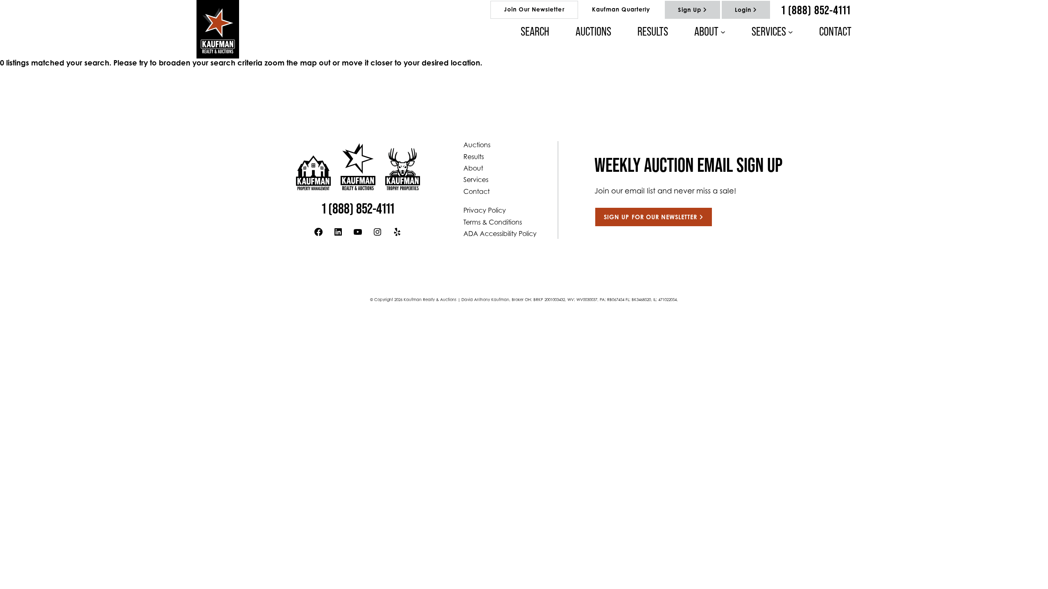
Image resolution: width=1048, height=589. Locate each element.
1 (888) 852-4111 (816, 10)
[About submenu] (722, 31)
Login (743, 10)
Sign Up (689, 10)
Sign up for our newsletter (650, 218)
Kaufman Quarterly (621, 10)
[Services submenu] (790, 31)
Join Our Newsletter (534, 10)
